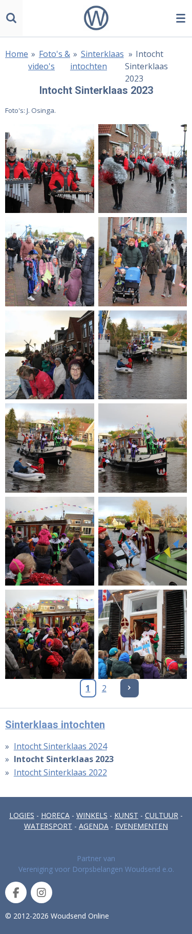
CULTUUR (161, 815)
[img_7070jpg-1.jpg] (49, 261)
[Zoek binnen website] (11, 18)
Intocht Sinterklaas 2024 (60, 746)
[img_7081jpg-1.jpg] (49, 355)
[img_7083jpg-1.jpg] (142, 355)
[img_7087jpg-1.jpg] (49, 541)
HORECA (55, 815)
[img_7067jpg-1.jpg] (49, 169)
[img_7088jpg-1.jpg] (142, 541)
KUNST (126, 815)
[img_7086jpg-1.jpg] (142, 448)
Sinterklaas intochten (55, 725)
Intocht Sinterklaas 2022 (60, 772)
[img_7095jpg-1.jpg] (142, 634)
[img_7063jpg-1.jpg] (142, 169)
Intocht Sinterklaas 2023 (146, 66)
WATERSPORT (48, 826)
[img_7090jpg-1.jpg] (49, 634)
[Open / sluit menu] (180, 18)
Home (16, 54)
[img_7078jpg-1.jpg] (142, 261)
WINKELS (92, 815)
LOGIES (21, 815)
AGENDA (94, 826)
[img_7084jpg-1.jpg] (49, 448)
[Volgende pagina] (129, 688)
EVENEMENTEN (141, 826)
